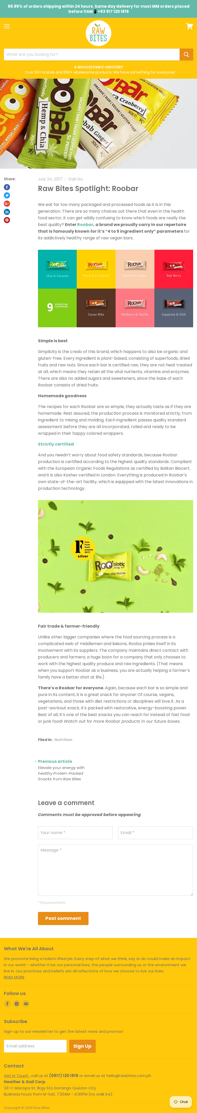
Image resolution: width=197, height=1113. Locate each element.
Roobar (85, 225)
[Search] (186, 54)
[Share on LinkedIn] (7, 212)
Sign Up (82, 1046)
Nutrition (63, 739)
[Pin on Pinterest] (7, 220)
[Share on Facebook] (7, 187)
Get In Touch (16, 1075)
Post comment (63, 918)
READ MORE (14, 977)
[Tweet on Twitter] (7, 195)
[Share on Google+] (7, 204)
